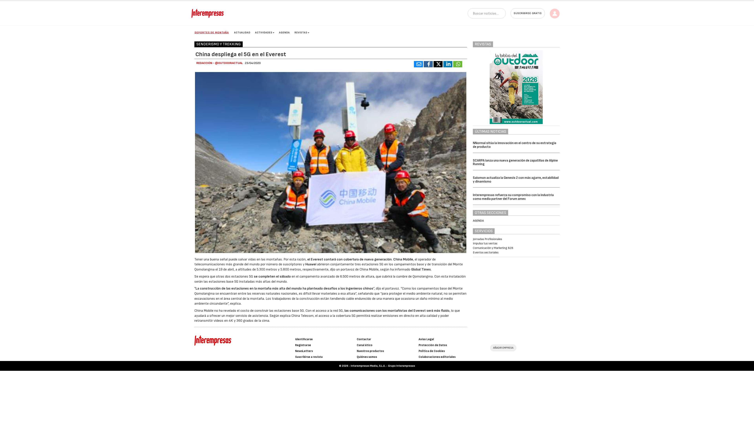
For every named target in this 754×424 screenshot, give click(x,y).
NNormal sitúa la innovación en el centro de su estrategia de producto (514, 145)
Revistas (301, 32)
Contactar (364, 339)
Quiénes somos (367, 357)
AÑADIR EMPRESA (503, 347)
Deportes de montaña (212, 32)
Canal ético (364, 345)
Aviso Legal (426, 339)
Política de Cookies (432, 351)
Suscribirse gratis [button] (528, 13)
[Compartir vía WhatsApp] (457, 64)
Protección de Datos (433, 345)
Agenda (284, 32)
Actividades (263, 32)
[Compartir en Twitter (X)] (438, 64)
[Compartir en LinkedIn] (447, 64)
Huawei (310, 264)
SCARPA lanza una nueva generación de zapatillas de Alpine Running (515, 162)
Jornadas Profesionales (487, 239)
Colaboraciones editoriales (437, 357)
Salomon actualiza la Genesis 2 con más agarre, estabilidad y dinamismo (516, 180)
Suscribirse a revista (309, 357)
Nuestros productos (370, 351)
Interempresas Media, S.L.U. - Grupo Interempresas (383, 365)
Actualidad (242, 32)
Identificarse (304, 339)
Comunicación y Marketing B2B (493, 248)
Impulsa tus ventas (485, 243)
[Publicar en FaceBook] (428, 64)
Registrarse (303, 345)
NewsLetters (304, 351)
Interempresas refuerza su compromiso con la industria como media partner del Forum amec (513, 197)
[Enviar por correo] (418, 64)
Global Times (421, 269)
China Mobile (403, 259)
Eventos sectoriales (486, 252)
